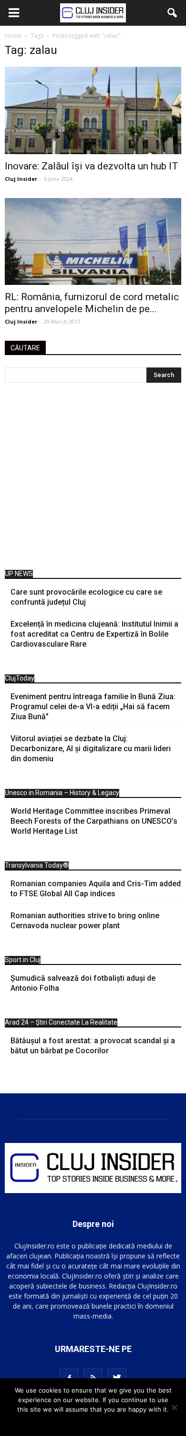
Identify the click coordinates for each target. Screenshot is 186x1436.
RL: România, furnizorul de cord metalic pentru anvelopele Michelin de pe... (92, 302)
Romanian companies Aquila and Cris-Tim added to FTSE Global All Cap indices (95, 888)
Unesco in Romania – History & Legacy (62, 793)
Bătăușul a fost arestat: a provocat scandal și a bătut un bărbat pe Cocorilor (92, 1045)
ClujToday (19, 678)
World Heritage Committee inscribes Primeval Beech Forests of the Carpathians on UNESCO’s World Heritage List (93, 821)
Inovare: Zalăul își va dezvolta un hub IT (91, 166)
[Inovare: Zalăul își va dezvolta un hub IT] (93, 110)
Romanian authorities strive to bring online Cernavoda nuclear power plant (84, 920)
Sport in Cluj (23, 960)
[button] (172, 13)
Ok (93, 1422)
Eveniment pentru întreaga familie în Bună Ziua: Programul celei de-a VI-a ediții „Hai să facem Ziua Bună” (93, 706)
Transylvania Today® (37, 865)
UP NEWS (19, 573)
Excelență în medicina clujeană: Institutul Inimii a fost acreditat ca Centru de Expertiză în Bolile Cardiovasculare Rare (94, 634)
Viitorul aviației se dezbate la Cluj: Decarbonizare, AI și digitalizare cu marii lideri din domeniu (90, 748)
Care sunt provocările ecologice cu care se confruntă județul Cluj (86, 597)
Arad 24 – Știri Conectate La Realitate (61, 1022)
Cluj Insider (21, 178)
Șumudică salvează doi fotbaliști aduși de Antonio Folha (82, 983)
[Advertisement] (93, 479)
